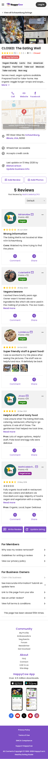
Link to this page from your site (18, 592)
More (4, 84)
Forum (24, 642)
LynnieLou (23, 332)
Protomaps (19, 125)
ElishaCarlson (13, 165)
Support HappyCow (24, 746)
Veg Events (24, 639)
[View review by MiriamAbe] (10, 217)
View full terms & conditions (16, 603)
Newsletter (24, 645)
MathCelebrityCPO (31, 194)
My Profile (24, 632)
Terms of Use (24, 735)
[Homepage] (14, 4)
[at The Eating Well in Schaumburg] (7, 368)
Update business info (17, 169)
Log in (41, 4)
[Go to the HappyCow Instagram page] (36, 715)
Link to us (24, 665)
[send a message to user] (32, 214)
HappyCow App (24, 674)
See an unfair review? (13, 597)
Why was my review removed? (18, 549)
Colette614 (24, 272)
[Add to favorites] (44, 19)
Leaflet (11, 125)
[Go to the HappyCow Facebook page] (11, 715)
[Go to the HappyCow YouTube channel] (17, 715)
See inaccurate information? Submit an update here (22, 585)
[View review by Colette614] (10, 276)
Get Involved (24, 649)
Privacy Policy (24, 730)
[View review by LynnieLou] (10, 335)
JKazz (21, 395)
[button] (24, 112)
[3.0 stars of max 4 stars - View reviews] (7, 53)
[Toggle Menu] (3, 5)
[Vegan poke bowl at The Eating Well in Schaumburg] (24, 368)
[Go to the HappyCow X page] (24, 715)
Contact (24, 661)
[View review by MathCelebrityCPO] (10, 470)
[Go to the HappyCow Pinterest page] (30, 715)
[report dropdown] (42, 214)
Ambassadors (24, 636)
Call (13, 96)
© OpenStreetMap (32, 125)
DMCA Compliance (24, 740)
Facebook (35, 96)
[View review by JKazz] (10, 399)
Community (24, 629)
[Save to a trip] (39, 19)
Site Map (24, 668)
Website (24, 96)
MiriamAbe (24, 214)
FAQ (24, 658)
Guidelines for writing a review (17, 555)
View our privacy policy (14, 561)
